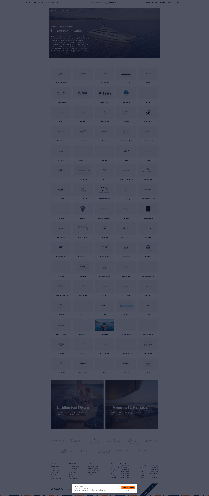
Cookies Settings (128, 490)
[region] (104, 488)
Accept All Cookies (128, 487)
